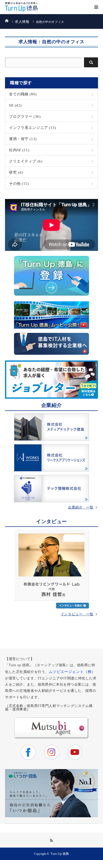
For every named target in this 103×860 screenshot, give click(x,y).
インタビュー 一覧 (77, 614)
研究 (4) (16, 172)
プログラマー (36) (24, 116)
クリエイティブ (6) (25, 161)
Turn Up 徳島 (59, 854)
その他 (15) (19, 183)
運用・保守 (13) (23, 139)
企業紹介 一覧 (81, 507)
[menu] (96, 7)
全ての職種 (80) (23, 94)
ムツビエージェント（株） (72, 671)
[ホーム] (6, 20)
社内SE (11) (19, 150)
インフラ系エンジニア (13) (32, 127)
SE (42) (15, 105)
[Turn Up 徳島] (21, 7)
